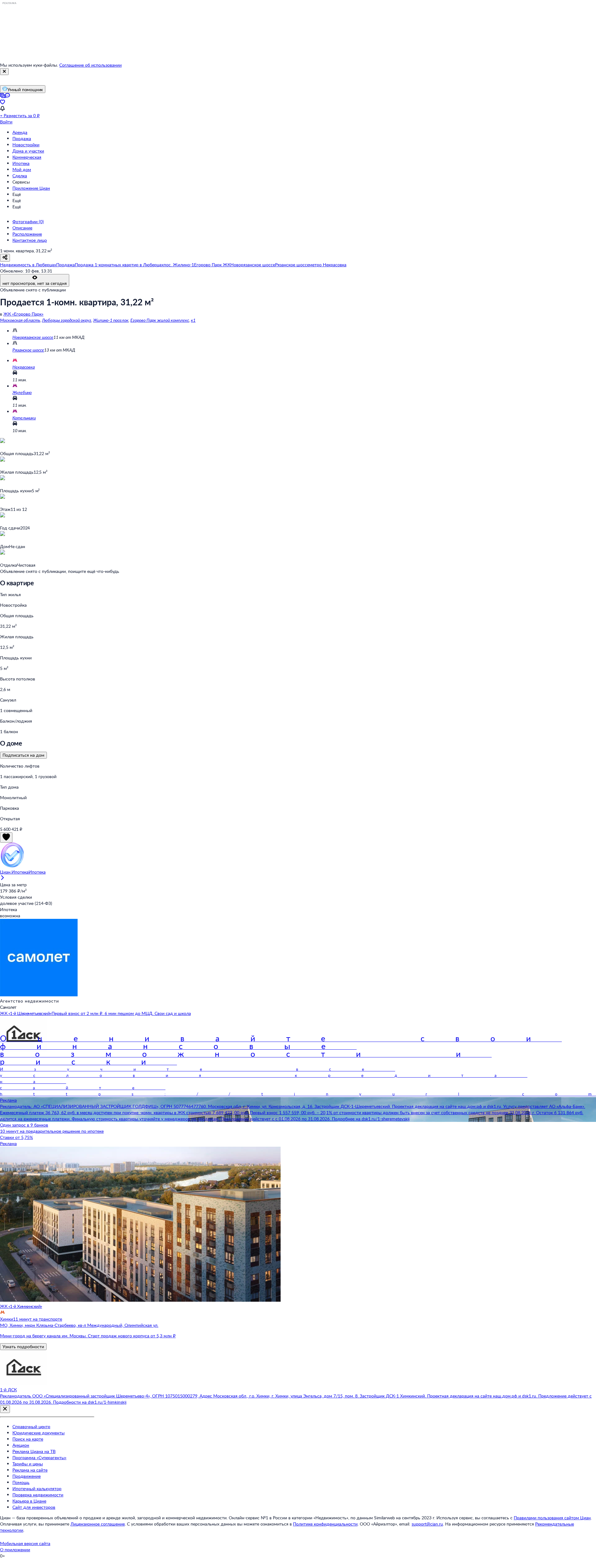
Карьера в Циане (29, 1501)
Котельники (24, 418)
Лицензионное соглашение (97, 1524)
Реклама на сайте (29, 1470)
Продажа (21, 138)
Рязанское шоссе (28, 350)
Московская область (20, 320)
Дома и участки (28, 151)
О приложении (15, 1549)
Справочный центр (31, 1426)
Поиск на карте (27, 1439)
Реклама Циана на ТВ (34, 1451)
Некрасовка (23, 367)
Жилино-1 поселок (111, 320)
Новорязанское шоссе (32, 337)
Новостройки (25, 145)
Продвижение (26, 1476)
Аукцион (20, 1445)
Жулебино (22, 392)
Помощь (20, 1482)
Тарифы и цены (27, 1464)
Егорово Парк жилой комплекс (159, 320)
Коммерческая (26, 157)
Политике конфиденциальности (325, 1524)
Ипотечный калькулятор (36, 1488)
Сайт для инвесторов (33, 1507)
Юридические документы (38, 1433)
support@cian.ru (427, 1524)
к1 (193, 320)
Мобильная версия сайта (25, 1543)
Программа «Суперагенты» (39, 1457)
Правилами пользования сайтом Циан (552, 1518)
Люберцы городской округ (66, 320)
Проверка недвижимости (37, 1495)
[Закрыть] (4, 71)
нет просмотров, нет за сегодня (34, 283)
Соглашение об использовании (90, 65)
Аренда (19, 132)
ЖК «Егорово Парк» (23, 314)
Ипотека (20, 163)
